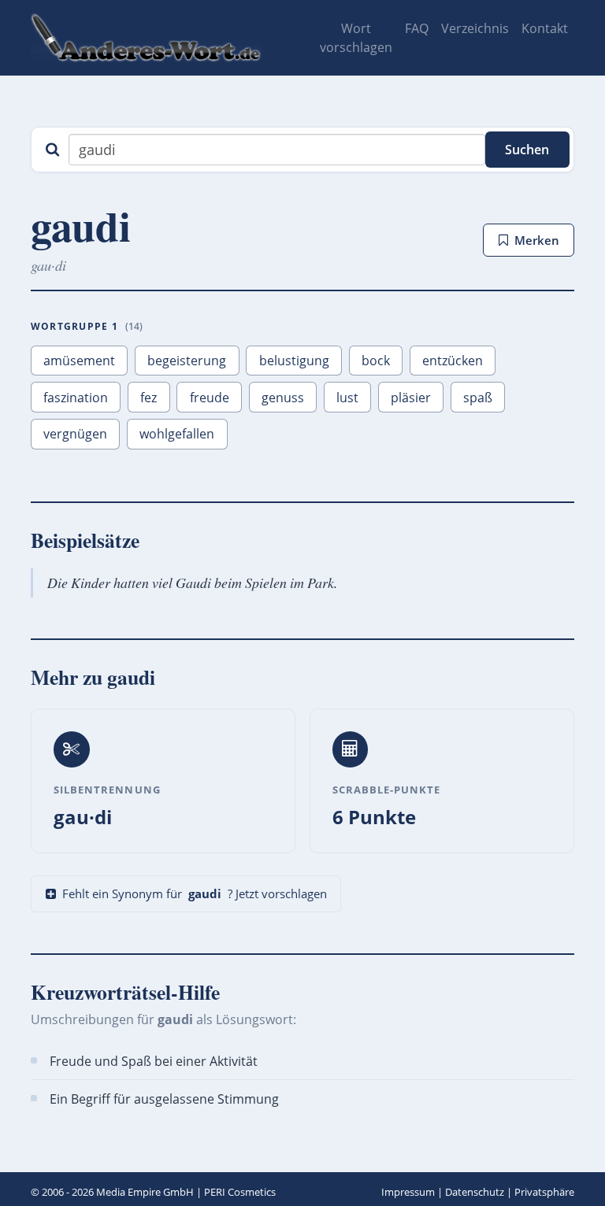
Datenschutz (474, 1192)
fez (148, 397)
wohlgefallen (176, 433)
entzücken (452, 360)
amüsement (79, 360)
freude (209, 397)
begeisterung (186, 360)
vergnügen (75, 433)
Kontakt (544, 28)
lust (347, 397)
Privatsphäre (544, 1192)
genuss (283, 397)
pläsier (411, 397)
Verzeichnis (475, 28)
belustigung (294, 360)
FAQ (417, 28)
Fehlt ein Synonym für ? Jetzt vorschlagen (194, 893)
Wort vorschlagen (356, 38)
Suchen (527, 149)
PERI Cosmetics (240, 1192)
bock (376, 360)
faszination (75, 397)
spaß (477, 397)
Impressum (408, 1192)
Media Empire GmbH (145, 1192)
